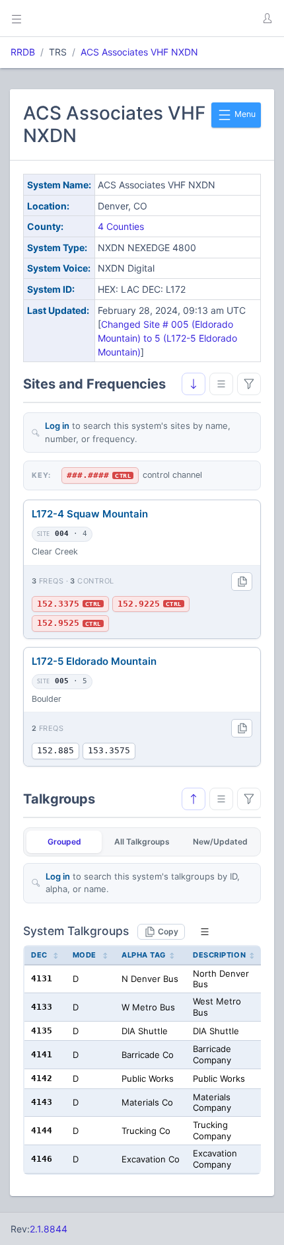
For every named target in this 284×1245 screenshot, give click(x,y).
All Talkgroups (142, 842)
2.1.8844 (48, 1228)
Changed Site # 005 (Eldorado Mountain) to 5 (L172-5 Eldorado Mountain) (167, 338)
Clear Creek (55, 551)
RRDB (23, 51)
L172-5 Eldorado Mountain (94, 661)
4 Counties (121, 226)
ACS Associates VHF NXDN (139, 51)
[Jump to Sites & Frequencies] (193, 799)
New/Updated (220, 842)
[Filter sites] (249, 384)
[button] (267, 18)
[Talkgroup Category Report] (221, 799)
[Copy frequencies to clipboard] (241, 581)
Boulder (46, 699)
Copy (168, 931)
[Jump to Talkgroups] (193, 384)
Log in (57, 425)
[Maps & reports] (221, 384)
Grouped (64, 842)
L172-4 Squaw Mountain (90, 514)
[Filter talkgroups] (249, 799)
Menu (244, 114)
